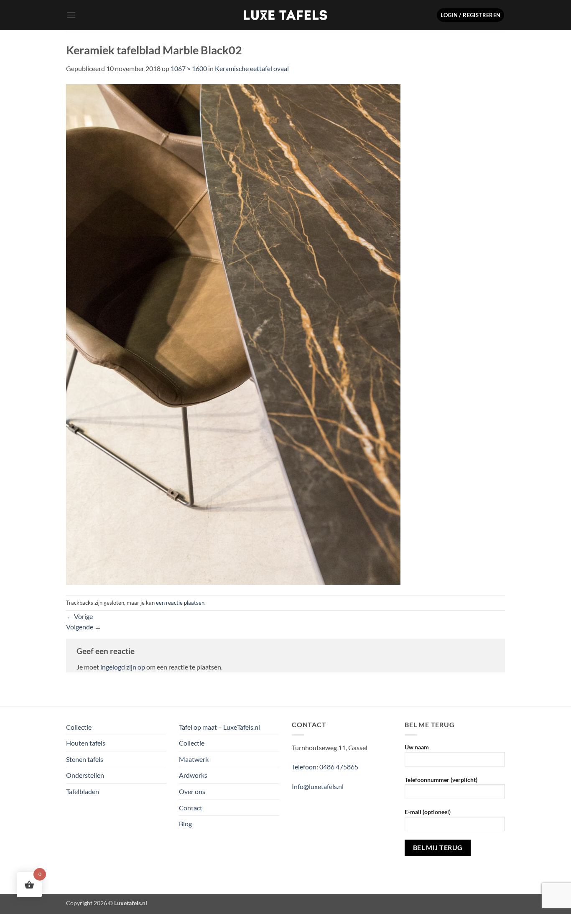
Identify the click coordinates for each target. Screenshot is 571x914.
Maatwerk (194, 759)
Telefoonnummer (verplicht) (441, 779)
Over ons (192, 791)
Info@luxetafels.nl (318, 786)
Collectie (79, 727)
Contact (190, 808)
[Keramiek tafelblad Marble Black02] (233, 333)
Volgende (83, 627)
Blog (185, 823)
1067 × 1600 (189, 68)
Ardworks (193, 775)
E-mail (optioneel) (428, 811)
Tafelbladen (82, 791)
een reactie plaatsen (180, 602)
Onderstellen (85, 775)
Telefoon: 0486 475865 (325, 767)
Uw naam (417, 747)
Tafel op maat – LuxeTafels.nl (219, 727)
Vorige (79, 616)
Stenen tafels (84, 759)
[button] (71, 15)
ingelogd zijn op (122, 667)
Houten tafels (85, 743)
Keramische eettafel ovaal (252, 68)
